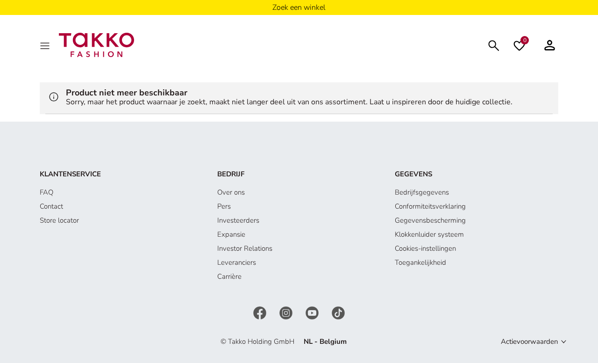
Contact (51, 206)
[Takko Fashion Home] (96, 44)
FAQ (46, 192)
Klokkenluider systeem (429, 234)
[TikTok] (338, 312)
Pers (224, 206)
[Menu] (46, 45)
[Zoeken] (493, 44)
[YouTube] (313, 312)
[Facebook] (260, 312)
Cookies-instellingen (425, 248)
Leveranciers (236, 262)
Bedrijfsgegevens (422, 192)
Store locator (59, 220)
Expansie (231, 234)
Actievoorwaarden (529, 341)
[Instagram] (286, 312)
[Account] (549, 45)
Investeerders (238, 220)
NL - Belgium (325, 341)
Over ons (231, 192)
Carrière (229, 276)
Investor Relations (244, 248)
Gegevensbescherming (430, 220)
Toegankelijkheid (420, 262)
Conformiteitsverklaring (430, 206)
